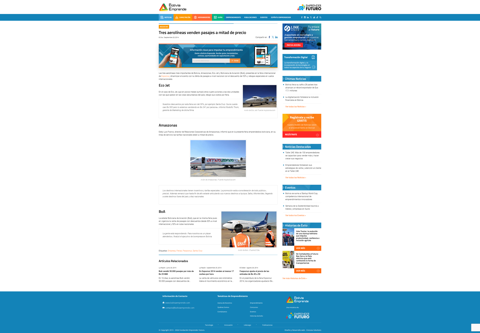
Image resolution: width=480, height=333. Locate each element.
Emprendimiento (233, 17)
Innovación (228, 325)
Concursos (254, 307)
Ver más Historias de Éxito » (294, 278)
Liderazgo (247, 325)
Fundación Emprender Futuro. (192, 330)
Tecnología (209, 325)
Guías (220, 17)
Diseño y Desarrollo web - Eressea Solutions (303, 330)
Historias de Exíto (256, 316)
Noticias (168, 17)
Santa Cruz (197, 251)
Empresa (172, 251)
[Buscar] (320, 17)
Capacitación (184, 17)
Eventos (264, 17)
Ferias (179, 251)
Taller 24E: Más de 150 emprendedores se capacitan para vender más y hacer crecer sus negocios (302, 155)
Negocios (164, 26)
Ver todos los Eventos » (295, 215)
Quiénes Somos (223, 307)
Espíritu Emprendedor (281, 17)
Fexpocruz (187, 251)
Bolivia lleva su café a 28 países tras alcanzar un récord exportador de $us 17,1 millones (301, 87)
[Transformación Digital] (299, 62)
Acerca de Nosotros (225, 303)
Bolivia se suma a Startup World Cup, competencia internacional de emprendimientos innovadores (301, 196)
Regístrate (291, 134)
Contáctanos (222, 312)
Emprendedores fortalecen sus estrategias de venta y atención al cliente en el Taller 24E (303, 168)
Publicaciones (250, 17)
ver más (300, 248)
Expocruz (165, 76)
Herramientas (204, 17)
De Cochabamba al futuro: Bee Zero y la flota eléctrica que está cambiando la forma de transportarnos (307, 258)
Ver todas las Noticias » (295, 106)
